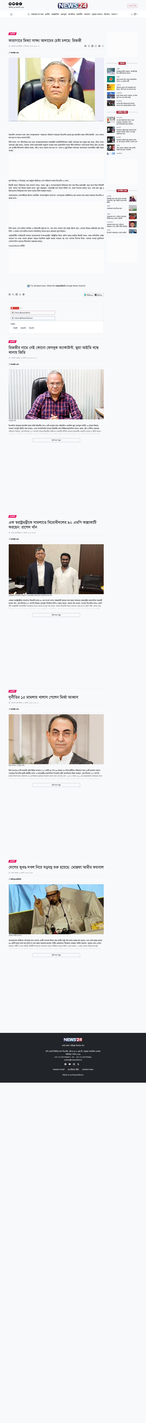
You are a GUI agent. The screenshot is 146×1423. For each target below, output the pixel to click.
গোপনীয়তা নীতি (73, 1069)
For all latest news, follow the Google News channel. (58, 286)
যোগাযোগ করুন (87, 1069)
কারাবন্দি (23, 328)
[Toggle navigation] (11, 14)
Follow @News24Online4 (23, 318)
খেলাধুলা (64, 14)
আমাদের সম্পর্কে (58, 1069)
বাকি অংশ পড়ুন (56, 440)
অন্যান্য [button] (113, 14)
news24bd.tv (14, 246)
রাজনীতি (79, 14)
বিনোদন (107, 14)
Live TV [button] (131, 6)
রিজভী (15, 328)
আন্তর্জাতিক (55, 14)
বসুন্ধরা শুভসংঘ (97, 14)
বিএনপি (31, 328)
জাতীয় (47, 14)
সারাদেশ (87, 14)
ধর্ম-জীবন (71, 14)
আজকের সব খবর (37, 14)
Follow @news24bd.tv (22, 313)
